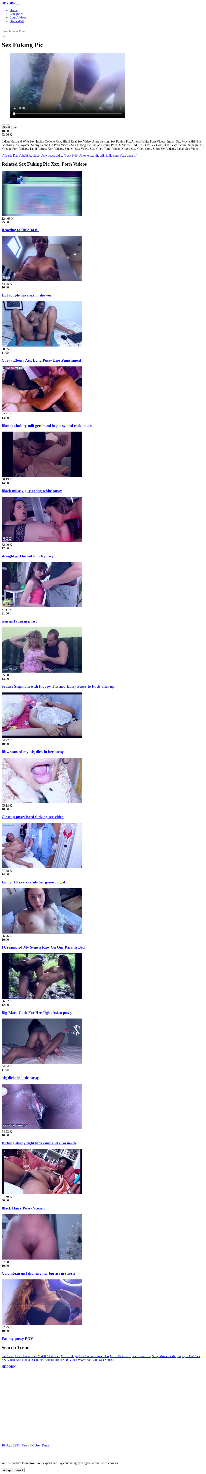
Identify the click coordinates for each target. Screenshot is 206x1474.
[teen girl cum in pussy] (42, 606)
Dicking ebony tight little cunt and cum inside (39, 1143)
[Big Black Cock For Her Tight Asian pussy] (42, 997)
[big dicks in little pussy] (42, 1062)
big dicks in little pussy (20, 1078)
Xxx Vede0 (38, 1356)
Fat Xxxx (8, 1356)
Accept (7, 1470)
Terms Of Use (31, 1445)
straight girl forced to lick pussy (28, 556)
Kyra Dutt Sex (191, 1356)
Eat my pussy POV (17, 1339)
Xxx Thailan (22, 1356)
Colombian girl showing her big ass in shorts (38, 1273)
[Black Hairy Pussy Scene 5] (42, 1193)
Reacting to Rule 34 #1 (20, 230)
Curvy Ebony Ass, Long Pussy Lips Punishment (41, 360)
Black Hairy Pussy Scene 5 (23, 1208)
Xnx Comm (86, 1356)
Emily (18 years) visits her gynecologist (33, 882)
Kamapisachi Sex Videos (38, 1359)
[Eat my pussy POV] (42, 1323)
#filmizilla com (109, 155)
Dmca (45, 1445)
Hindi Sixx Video (66, 1359)
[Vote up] (3, 124)
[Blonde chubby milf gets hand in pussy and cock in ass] (42, 410)
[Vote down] (7, 124)
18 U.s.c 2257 (11, 1445)
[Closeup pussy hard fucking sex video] (42, 802)
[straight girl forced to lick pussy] (42, 541)
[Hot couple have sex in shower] (42, 280)
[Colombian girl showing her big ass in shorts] (42, 1258)
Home (14, 10)
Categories (16, 13)
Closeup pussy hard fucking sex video (33, 817)
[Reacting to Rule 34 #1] (42, 215)
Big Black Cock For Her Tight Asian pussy (37, 1012)
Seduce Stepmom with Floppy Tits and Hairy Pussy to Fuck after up (58, 686)
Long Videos (18, 17)
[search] (3, 36)
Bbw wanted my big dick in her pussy (33, 752)
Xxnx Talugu (69, 1356)
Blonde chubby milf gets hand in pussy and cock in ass (47, 426)
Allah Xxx (53, 1356)
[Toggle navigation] (18, 4)
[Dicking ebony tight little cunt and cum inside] (42, 1128)
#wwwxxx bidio (51, 155)
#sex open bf (128, 155)
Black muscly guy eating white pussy (32, 491)
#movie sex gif (88, 155)
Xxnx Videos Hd (120, 1356)
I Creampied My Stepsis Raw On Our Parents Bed (43, 947)
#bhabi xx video (29, 155)
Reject (19, 1470)
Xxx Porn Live (141, 1356)
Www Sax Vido (88, 1359)
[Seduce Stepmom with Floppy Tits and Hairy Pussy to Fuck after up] (42, 671)
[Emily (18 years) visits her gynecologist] (42, 867)
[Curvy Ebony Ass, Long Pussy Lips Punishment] (42, 345)
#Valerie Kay (10, 155)
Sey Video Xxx (11, 1359)
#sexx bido (71, 155)
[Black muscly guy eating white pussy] (42, 475)
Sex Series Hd (108, 1359)
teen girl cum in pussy (19, 621)
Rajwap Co (101, 1356)
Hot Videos (17, 21)
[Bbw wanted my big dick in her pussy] (42, 736)
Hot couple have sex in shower (26, 295)
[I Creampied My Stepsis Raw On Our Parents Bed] (42, 932)
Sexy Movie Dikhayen (166, 1356)
